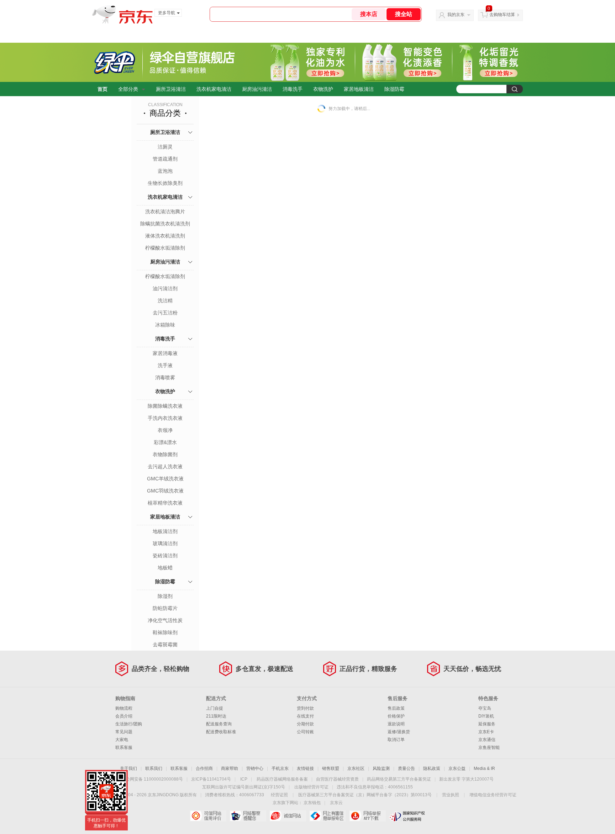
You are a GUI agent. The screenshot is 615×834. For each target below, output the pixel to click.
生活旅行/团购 (128, 723)
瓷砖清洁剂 (165, 555)
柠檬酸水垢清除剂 (165, 248)
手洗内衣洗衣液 (165, 418)
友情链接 (305, 768)
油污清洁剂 (165, 288)
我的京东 (455, 14)
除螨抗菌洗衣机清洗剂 (165, 223)
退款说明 (396, 723)
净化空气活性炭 (165, 620)
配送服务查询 (219, 723)
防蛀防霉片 (165, 608)
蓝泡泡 (165, 171)
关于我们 (128, 768)
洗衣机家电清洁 (213, 89)
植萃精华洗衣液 (165, 503)
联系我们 (153, 768)
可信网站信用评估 (208, 816)
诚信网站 (287, 816)
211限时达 (216, 716)
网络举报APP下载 (367, 816)
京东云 (336, 802)
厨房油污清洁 (257, 89)
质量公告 (406, 768)
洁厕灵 (165, 147)
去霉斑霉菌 (165, 644)
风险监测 (381, 768)
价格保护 (396, 716)
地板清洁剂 (165, 531)
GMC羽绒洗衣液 (165, 491)
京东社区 (355, 768)
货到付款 (305, 708)
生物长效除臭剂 (165, 183)
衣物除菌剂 (165, 454)
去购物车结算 (502, 14)
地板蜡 (165, 567)
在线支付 (305, 716)
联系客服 (123, 747)
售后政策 (396, 708)
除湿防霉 (394, 89)
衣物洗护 (323, 89)
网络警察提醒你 (248, 816)
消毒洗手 (293, 89)
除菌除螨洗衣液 (165, 406)
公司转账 (305, 731)
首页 (102, 89)
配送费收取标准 (221, 731)
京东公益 (457, 768)
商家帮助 (229, 768)
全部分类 (128, 89)
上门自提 (214, 708)
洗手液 (165, 365)
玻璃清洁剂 (165, 543)
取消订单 (396, 739)
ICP (243, 779)
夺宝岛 (484, 708)
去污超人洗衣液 (165, 466)
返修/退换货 (399, 731)
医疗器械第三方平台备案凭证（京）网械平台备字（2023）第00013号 (365, 794)
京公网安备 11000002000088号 (152, 779)
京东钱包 (312, 802)
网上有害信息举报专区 (327, 816)
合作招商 (204, 768)
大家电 (121, 739)
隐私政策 (431, 768)
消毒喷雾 (165, 377)
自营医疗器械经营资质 (337, 779)
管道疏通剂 (165, 159)
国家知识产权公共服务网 (407, 816)
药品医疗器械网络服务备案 (282, 779)
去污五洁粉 (165, 313)
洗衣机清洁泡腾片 (165, 211)
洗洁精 (165, 300)
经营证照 (279, 794)
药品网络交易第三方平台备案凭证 (399, 779)
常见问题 (123, 731)
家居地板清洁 (359, 89)
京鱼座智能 (489, 747)
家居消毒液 (165, 353)
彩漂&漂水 (165, 442)
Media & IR (484, 768)
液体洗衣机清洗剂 (165, 236)
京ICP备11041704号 (211, 779)
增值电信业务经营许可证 (492, 794)
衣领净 (165, 430)
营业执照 (450, 794)
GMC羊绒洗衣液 (165, 478)
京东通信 (486, 739)
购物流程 (123, 708)
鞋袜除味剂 (165, 632)
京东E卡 (486, 731)
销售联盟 (330, 768)
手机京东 (280, 768)
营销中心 (254, 768)
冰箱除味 (165, 325)
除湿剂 (165, 596)
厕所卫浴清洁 (171, 89)
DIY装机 (486, 716)
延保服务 (486, 723)
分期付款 (305, 723)
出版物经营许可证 (311, 787)
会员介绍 (123, 716)
